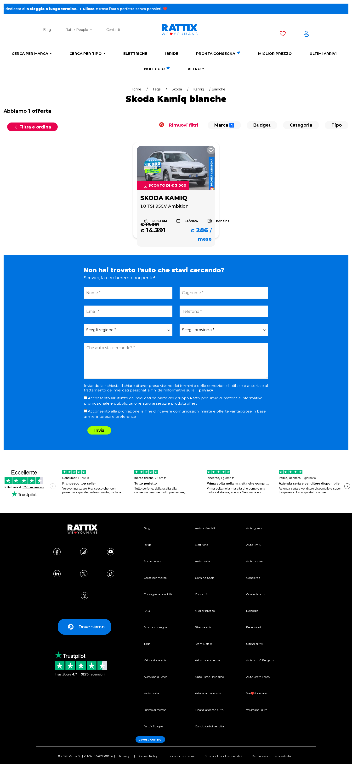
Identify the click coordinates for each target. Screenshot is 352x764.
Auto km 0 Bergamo (260, 660)
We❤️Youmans (256, 693)
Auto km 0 (253, 545)
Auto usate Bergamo (209, 677)
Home (136, 89)
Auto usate (202, 561)
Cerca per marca (30, 53)
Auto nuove (254, 561)
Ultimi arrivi (323, 53)
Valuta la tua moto (208, 693)
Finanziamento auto (209, 710)
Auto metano (153, 561)
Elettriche (135, 53)
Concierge (253, 578)
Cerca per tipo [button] (85, 53)
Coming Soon (204, 578)
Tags (156, 89)
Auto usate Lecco (258, 677)
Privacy (124, 756)
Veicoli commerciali (208, 660)
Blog (47, 30)
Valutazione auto (155, 660)
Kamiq (198, 89)
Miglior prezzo (275, 53)
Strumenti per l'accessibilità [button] (224, 756)
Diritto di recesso (155, 710)
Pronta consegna (216, 53)
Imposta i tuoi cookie (181, 756)
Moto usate (151, 693)
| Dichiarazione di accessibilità (270, 756)
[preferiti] (283, 35)
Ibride (171, 53)
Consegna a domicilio (158, 594)
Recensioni (253, 627)
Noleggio (155, 69)
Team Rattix (203, 644)
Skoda (177, 89)
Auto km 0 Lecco (155, 677)
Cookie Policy (148, 756)
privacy (206, 390)
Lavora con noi (150, 739)
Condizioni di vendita (209, 726)
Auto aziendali (205, 528)
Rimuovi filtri (183, 125)
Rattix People (77, 30)
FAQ (147, 611)
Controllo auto (256, 594)
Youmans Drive (256, 710)
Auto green (254, 528)
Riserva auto (203, 627)
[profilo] (306, 35)
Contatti (113, 30)
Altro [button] (195, 69)
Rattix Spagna (154, 726)
